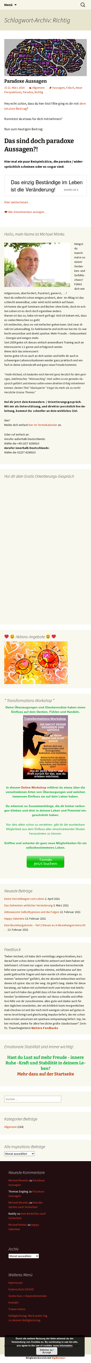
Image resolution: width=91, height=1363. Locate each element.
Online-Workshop (33, 787)
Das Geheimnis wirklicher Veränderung (28, 905)
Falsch (70, 88)
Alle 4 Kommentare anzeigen (26, 212)
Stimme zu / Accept (47, 1351)
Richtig (38, 92)
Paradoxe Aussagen (25, 81)
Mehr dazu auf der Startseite (45, 1074)
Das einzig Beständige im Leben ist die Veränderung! (47, 185)
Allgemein (38, 88)
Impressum (15, 1283)
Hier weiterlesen (16, 202)
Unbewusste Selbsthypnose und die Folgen (31, 912)
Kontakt (13, 1302)
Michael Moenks (18, 1180)
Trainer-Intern (16, 1309)
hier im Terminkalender (43, 425)
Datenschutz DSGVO (21, 1289)
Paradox (28, 92)
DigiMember (58, 1357)
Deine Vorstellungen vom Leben (24, 899)
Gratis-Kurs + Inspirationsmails (27, 1296)
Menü (8, 5)
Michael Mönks (17, 1225)
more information (63, 1345)
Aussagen (58, 88)
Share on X (71, 189)
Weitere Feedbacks (44, 1028)
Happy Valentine (14, 918)
